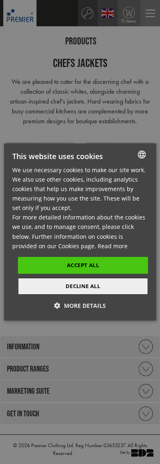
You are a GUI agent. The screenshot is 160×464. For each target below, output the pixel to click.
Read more (113, 246)
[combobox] (141, 154)
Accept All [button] (83, 265)
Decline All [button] (83, 286)
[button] (80, 305)
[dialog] (80, 232)
